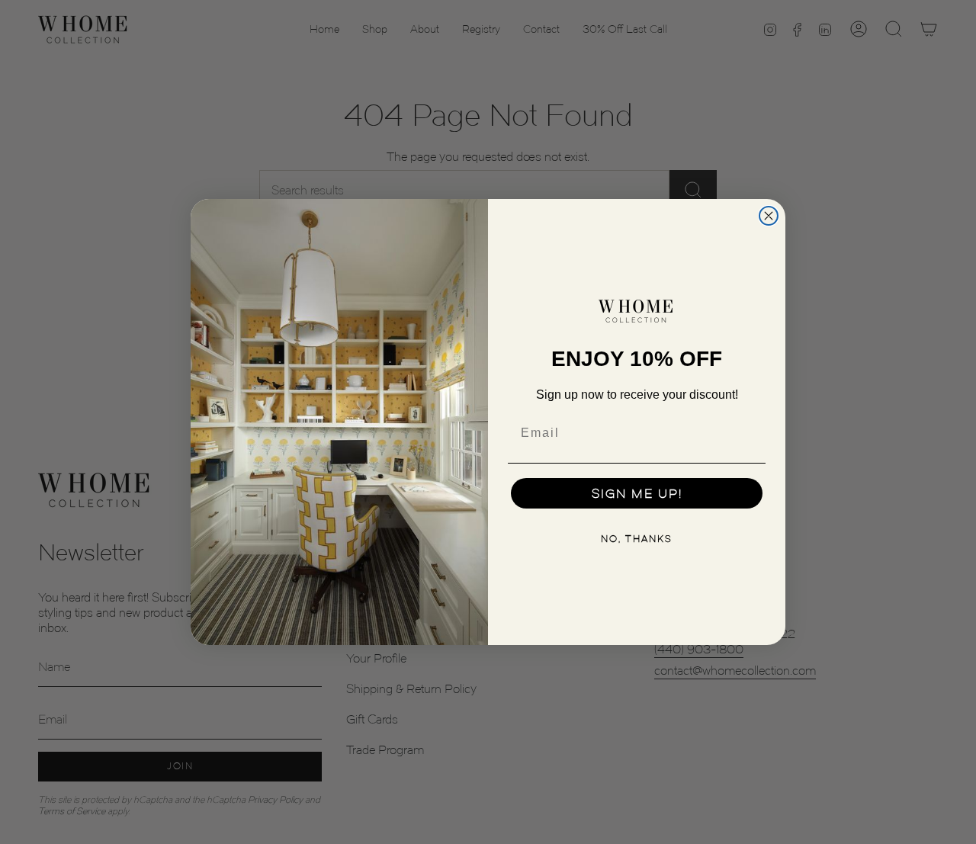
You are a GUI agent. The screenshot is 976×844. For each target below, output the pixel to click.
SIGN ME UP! (637, 493)
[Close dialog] (768, 216)
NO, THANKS (637, 538)
